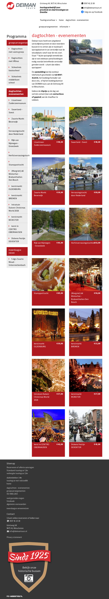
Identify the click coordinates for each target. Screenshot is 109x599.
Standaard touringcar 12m (17, 470)
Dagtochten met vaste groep (16, 50)
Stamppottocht (16, 164)
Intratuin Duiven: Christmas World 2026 (17, 207)
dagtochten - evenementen (77, 20)
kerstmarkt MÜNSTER (15, 218)
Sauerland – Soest (15, 111)
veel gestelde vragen (15, 498)
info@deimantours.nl (92, 7)
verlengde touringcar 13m (17, 473)
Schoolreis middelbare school (15, 79)
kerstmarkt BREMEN (15, 197)
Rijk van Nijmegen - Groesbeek (14, 143)
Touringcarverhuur (48, 20)
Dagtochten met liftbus (15, 60)
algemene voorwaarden (16, 504)
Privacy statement (14, 537)
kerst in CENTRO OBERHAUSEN (15, 229)
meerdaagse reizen (15, 251)
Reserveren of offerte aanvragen (20, 467)
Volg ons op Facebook (93, 12)
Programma (16, 36)
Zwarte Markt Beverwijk (16, 120)
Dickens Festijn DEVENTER (17, 240)
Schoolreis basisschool (15, 69)
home (61, 20)
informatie (64, 26)
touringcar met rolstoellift (17, 480)
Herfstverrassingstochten (18, 155)
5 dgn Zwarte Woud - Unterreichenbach (17, 262)
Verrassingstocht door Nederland (16, 132)
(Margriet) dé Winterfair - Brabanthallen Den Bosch (16, 175)
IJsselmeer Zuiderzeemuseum (17, 102)
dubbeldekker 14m (14, 477)
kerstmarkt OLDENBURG (15, 188)
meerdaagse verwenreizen (18, 508)
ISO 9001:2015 (12, 494)
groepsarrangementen (48, 26)
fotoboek (10, 501)
